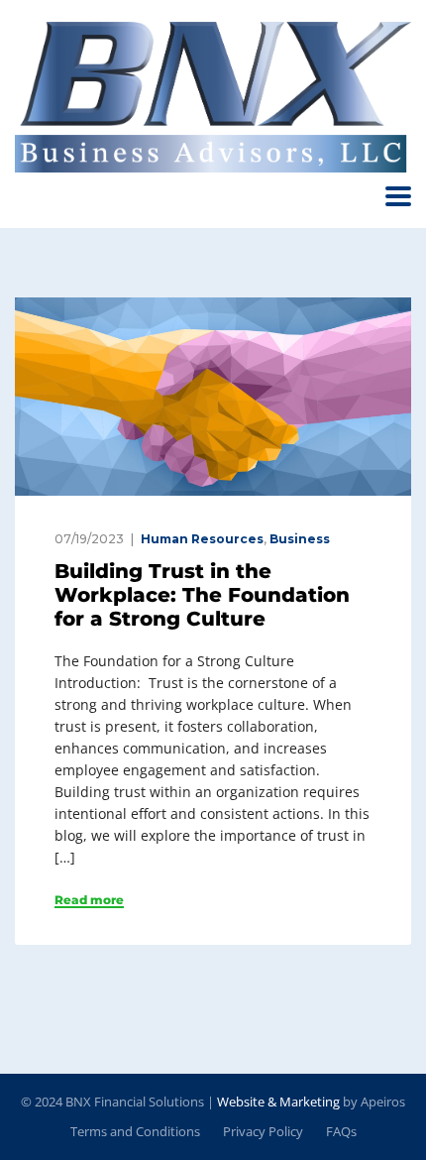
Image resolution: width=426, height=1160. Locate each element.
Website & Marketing (278, 1101)
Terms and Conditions (135, 1131)
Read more (89, 900)
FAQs (341, 1131)
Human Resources (202, 538)
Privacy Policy (263, 1131)
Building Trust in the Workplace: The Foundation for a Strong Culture (202, 595)
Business (299, 538)
